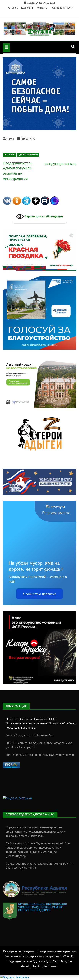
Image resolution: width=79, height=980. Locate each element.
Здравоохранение (28, 154)
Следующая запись (60, 164)
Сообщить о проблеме (39, 594)
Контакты (42, 7)
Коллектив (27, 7)
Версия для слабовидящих (43, 216)
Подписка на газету (61, 7)
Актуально (9, 154)
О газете (13, 7)
